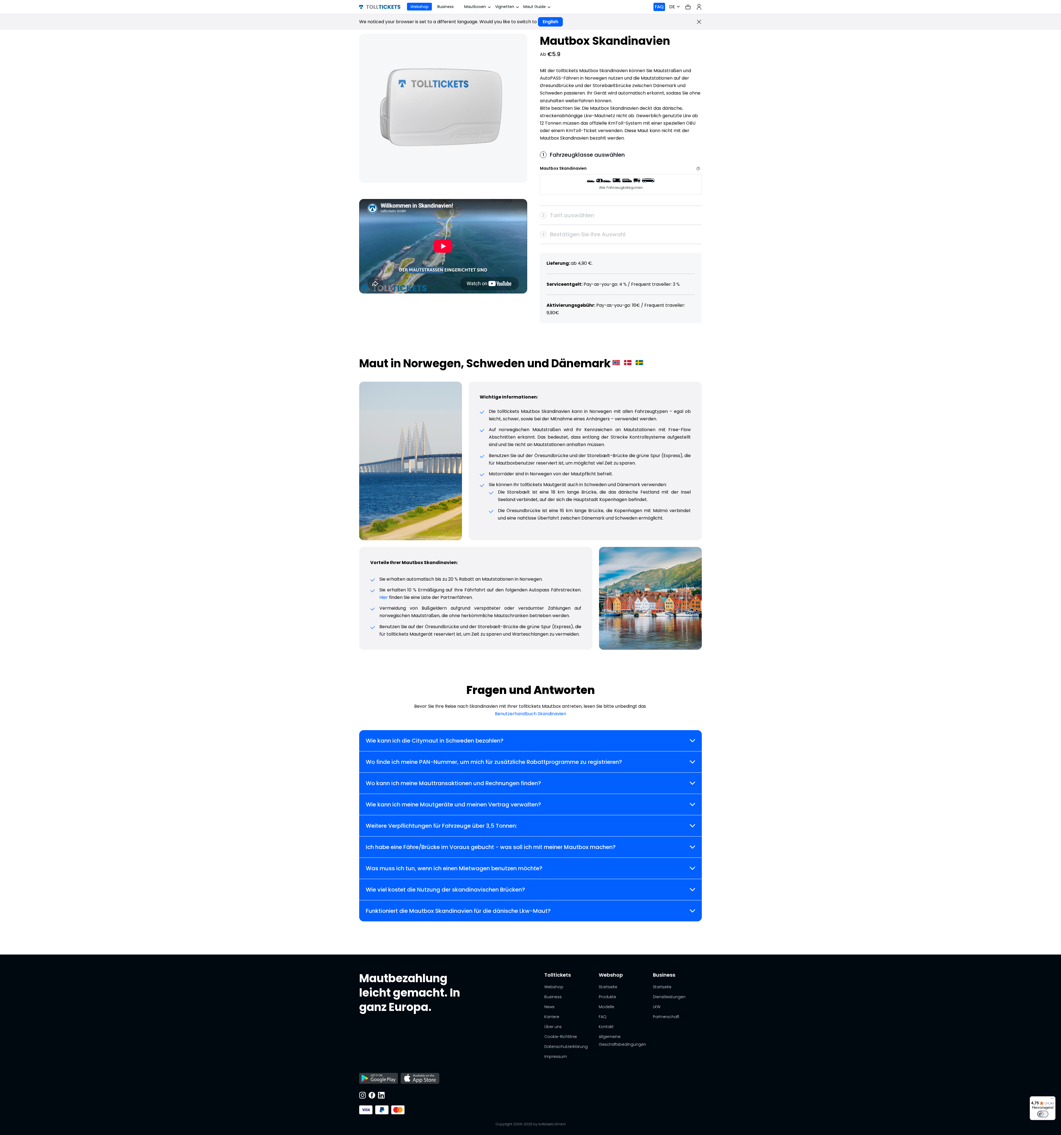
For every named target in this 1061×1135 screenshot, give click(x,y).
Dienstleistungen (669, 997)
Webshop (419, 6)
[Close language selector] (699, 22)
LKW (656, 1007)
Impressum (555, 1056)
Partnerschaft (666, 1016)
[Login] (699, 7)
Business (445, 6)
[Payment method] (365, 1109)
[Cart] (688, 7)
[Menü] (1052, 1099)
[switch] (1042, 1114)
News (549, 1007)
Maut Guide (534, 6)
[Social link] (362, 1096)
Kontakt (606, 1026)
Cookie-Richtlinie (560, 1036)
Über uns (553, 1026)
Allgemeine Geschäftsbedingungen (622, 1040)
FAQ (659, 7)
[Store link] (378, 1078)
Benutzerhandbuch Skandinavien (530, 714)
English (550, 22)
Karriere (551, 1016)
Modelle (606, 1007)
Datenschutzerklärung (566, 1046)
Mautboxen (475, 6)
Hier (383, 597)
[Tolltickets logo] (379, 7)
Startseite (608, 987)
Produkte (607, 997)
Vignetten (504, 6)
